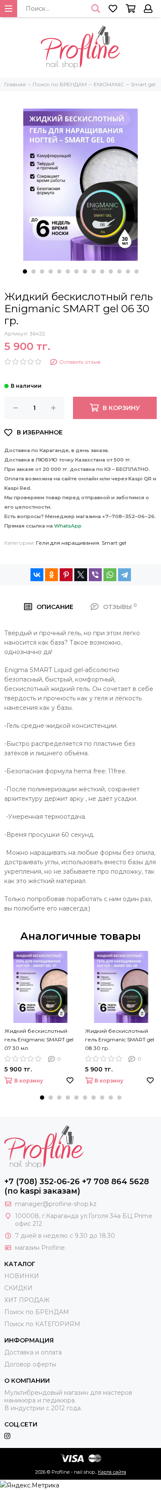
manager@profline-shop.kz (56, 1204)
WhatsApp (68, 526)
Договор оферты (30, 1364)
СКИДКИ (18, 1288)
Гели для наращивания (67, 543)
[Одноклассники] (51, 574)
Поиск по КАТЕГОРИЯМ (42, 1324)
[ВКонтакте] (36, 574)
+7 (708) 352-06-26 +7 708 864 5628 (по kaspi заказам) (76, 1186)
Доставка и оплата (33, 1352)
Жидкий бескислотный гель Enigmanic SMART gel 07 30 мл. (38, 1039)
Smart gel (114, 543)
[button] (25, 271)
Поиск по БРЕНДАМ (36, 1312)
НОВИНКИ (21, 1276)
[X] (80, 574)
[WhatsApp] (109, 574)
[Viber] (95, 574)
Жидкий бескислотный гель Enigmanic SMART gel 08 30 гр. (119, 1039)
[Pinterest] (66, 574)
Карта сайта (112, 1472)
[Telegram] (124, 574)
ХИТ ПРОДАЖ (26, 1300)
